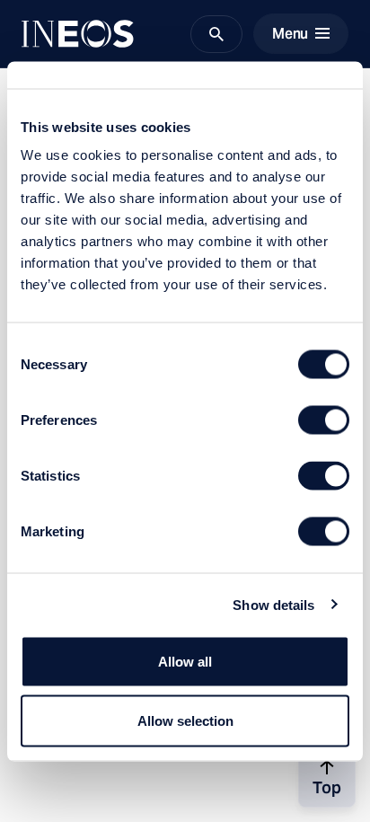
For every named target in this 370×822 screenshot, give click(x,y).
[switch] (323, 420)
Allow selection (185, 720)
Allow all (185, 661)
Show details (273, 604)
